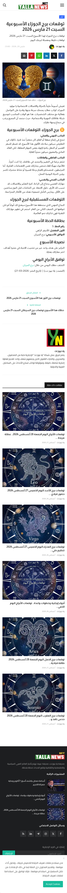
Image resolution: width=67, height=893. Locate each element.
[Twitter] (53, 834)
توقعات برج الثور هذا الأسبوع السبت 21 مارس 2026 (34, 298)
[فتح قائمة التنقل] (62, 5)
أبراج (61, 16)
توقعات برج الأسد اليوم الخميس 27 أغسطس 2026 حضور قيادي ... (36, 492)
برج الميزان (28, 265)
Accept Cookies (53, 884)
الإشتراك (9, 853)
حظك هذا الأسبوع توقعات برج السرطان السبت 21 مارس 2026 (33, 312)
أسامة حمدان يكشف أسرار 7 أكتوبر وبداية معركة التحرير (26, 783)
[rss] (23, 834)
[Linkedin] (31, 834)
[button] (61, 56)
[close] (63, 858)
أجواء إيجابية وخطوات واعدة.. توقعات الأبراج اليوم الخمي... (37, 605)
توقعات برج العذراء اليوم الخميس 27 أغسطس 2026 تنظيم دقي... (36, 548)
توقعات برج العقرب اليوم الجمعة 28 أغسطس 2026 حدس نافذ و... (36, 717)
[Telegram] (38, 834)
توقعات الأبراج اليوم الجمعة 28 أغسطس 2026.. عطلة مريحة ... (35, 436)
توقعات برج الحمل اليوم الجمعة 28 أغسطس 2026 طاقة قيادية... (37, 661)
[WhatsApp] (39, 56)
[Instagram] (46, 834)
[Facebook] (61, 834)
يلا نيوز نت (60, 46)
